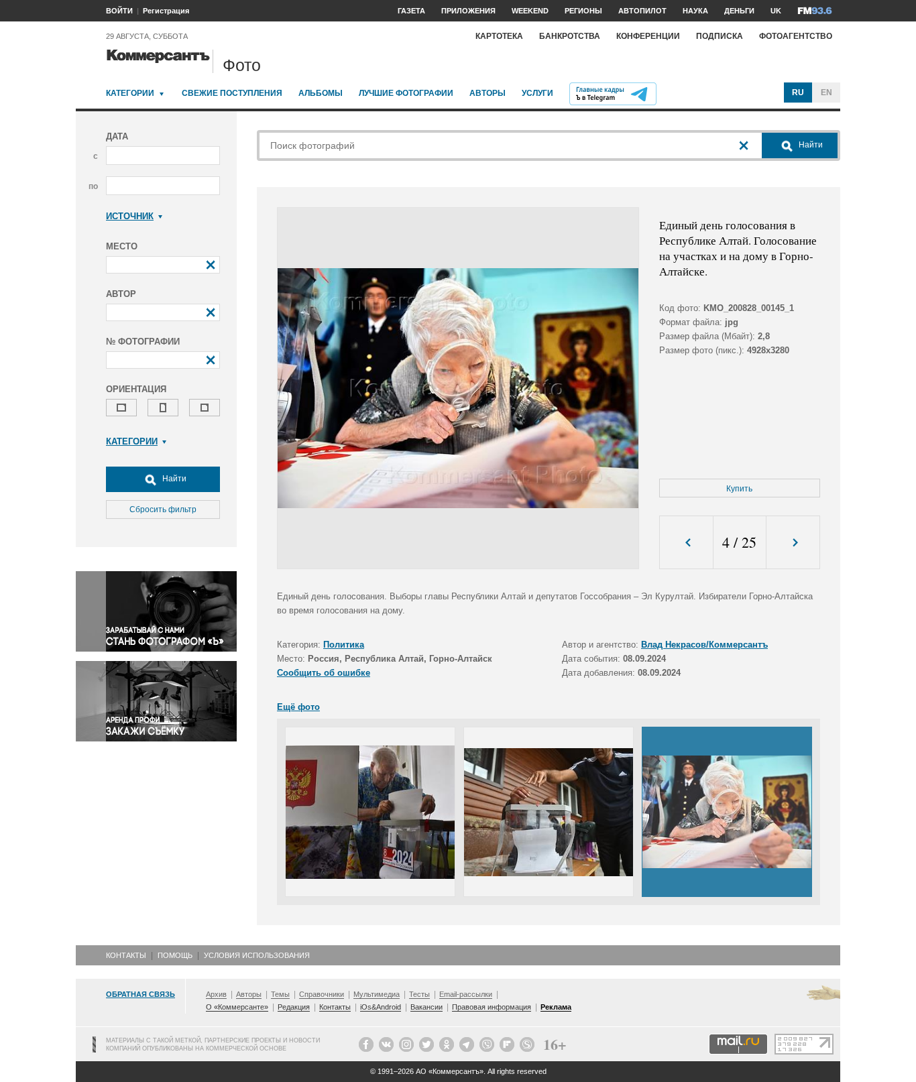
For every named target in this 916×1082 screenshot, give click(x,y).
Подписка (719, 36)
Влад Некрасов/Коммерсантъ (704, 645)
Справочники (321, 994)
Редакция (294, 1007)
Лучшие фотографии (406, 93)
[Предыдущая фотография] (686, 542)
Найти (173, 478)
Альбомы (320, 93)
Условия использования (257, 955)
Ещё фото (298, 707)
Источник (130, 216)
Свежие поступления (232, 93)
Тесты (419, 994)
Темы (280, 994)
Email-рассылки (465, 994)
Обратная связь (140, 994)
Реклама (555, 1007)
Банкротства (569, 36)
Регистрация (166, 11)
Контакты (126, 955)
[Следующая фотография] (792, 542)
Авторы (487, 93)
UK (775, 11)
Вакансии (426, 1007)
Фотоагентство (795, 36)
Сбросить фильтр (162, 509)
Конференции (648, 36)
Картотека (499, 36)
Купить (739, 488)
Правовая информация (491, 1007)
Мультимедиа (376, 994)
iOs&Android (380, 1007)
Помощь (175, 955)
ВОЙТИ (119, 11)
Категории (130, 93)
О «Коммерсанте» (237, 1007)
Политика (343, 645)
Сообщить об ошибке (323, 673)
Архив (216, 994)
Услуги (537, 93)
